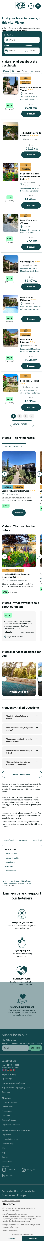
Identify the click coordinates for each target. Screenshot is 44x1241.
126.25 (31, 148)
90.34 (31, 360)
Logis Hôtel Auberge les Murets (16, 491)
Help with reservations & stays (13, 1083)
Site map (5, 1157)
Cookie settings (7, 1143)
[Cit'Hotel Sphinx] (10, 264)
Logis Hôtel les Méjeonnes (26, 298)
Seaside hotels (10, 870)
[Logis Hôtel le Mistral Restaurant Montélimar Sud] (10, 172)
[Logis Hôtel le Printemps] (10, 338)
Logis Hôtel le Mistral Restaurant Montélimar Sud (30, 176)
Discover (31, 113)
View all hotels (20, 423)
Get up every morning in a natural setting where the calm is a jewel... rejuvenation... (17, 499)
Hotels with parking (12, 858)
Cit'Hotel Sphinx (27, 261)
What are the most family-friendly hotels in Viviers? (19, 740)
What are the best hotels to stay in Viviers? (19, 751)
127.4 (31, 241)
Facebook (11, 1169)
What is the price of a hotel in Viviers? (17, 717)
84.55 (31, 401)
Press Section (7, 1111)
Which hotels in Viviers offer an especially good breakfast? (18, 763)
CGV (3, 1148)
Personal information (10, 1139)
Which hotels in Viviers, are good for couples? (19, 728)
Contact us (6, 1092)
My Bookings (7, 1078)
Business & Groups (9, 1120)
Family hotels (10, 862)
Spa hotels (9, 866)
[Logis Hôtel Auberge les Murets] (19, 467)
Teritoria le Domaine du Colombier (30, 134)
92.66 (31, 108)
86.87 (31, 280)
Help (3, 1152)
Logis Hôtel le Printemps (26, 340)
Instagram (31, 1169)
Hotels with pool (11, 854)
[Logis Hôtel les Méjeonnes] (10, 304)
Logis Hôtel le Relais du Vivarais (30, 88)
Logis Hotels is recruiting (11, 1124)
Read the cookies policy (10, 1231)
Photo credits (7, 1161)
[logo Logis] (20, 5)
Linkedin (9, 1176)
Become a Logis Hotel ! (10, 1102)
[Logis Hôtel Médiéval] (10, 383)
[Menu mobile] (4, 6)
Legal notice (6, 1135)
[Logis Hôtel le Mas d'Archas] (10, 223)
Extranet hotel (7, 1106)
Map (7, 71)
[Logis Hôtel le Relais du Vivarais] (10, 86)
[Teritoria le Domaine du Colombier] (10, 131)
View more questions (20, 774)
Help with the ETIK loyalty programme (16, 1087)
